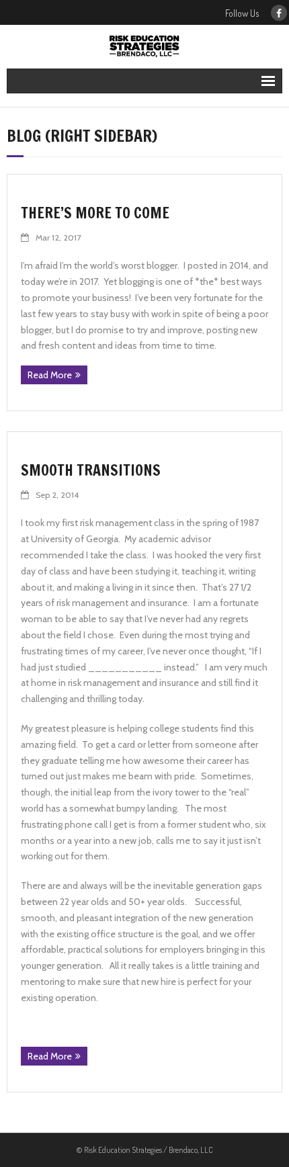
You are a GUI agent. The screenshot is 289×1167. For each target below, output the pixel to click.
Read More (50, 375)
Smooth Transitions (91, 470)
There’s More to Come (95, 212)
